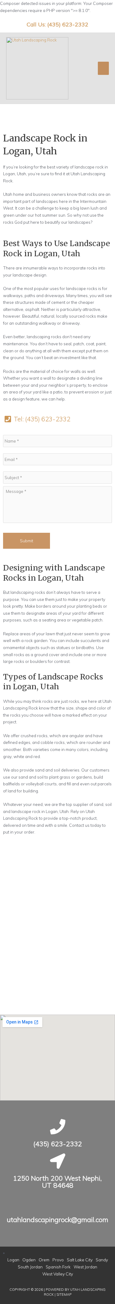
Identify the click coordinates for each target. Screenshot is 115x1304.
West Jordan (85, 1266)
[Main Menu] (103, 68)
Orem (44, 1259)
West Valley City (57, 1273)
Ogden (29, 1259)
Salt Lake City (80, 1259)
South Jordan (30, 1266)
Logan (13, 1259)
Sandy (102, 1259)
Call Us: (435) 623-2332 (57, 24)
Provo (58, 1259)
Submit (26, 540)
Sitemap (63, 1294)
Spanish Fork (58, 1266)
